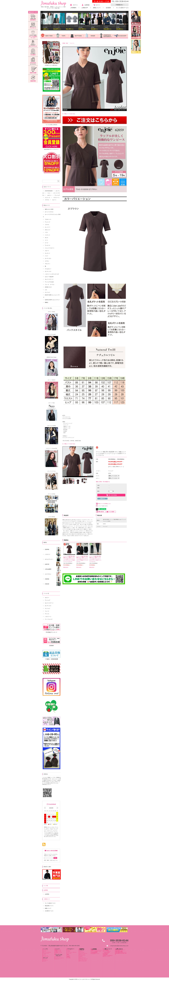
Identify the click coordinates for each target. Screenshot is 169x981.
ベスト (49, 193)
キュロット (47, 253)
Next (127, 20)
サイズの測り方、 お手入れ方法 (107, 952)
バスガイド (47, 554)
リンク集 (46, 885)
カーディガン (48, 258)
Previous (41, 20)
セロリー (49, 195)
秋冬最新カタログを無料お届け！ (51, 65)
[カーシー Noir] (51, 402)
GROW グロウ (48, 287)
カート (98, 5)
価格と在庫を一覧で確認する (103, 481)
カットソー (47, 227)
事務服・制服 (65, 43)
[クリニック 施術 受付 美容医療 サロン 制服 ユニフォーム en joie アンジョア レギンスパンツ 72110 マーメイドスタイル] (95, 553)
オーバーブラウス (49, 212)
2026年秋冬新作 (49, 190)
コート (46, 240)
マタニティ (47, 263)
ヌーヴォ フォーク (83, 958)
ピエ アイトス (82, 957)
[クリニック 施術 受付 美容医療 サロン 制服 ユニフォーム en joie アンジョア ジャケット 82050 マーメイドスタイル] (82, 553)
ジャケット (47, 235)
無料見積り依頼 (119, 951)
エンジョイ (47, 292)
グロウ (80, 956)
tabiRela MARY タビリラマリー (52, 299)
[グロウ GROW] (51, 516)
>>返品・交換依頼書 (51, 659)
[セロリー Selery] (51, 311)
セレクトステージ (49, 279)
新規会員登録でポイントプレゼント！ (51, 149)
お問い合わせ (119, 949)
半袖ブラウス (57, 951)
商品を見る (65, 567)
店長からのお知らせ (107, 955)
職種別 (46, 302)
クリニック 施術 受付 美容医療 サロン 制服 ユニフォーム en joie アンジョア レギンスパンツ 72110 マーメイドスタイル (95, 559)
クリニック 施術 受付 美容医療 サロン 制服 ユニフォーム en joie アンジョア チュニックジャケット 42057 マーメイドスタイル (69, 559)
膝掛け (68, 956)
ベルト (68, 955)
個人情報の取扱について (120, 952)
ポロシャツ (47, 229)
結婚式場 (47, 564)
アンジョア (57, 195)
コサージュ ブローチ (71, 952)
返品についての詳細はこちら (104, 503)
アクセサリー (48, 269)
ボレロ (46, 237)
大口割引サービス (49, 911)
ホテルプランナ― (49, 559)
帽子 (68, 954)
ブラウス (47, 199)
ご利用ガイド (47, 899)
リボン (68, 951)
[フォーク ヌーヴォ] (51, 471)
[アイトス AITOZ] (51, 493)
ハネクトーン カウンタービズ (52, 274)
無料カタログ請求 (49, 209)
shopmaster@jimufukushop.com (119, 945)
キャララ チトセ (83, 959)
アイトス (47, 613)
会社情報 (105, 954)
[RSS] (44, 845)
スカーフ (69, 950)
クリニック (47, 197)
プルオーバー (48, 219)
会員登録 (86, 5)
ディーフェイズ (48, 619)
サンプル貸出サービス (122, 7)
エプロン (47, 261)
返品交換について (49, 905)
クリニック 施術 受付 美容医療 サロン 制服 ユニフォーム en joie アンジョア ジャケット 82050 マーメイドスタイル (82, 559)
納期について (97, 7)
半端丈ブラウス (58, 952)
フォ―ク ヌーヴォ (49, 284)
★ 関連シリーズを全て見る (68, 113)
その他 (68, 957)
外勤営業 (47, 584)
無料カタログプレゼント (96, 950)
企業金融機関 (48, 569)
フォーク (47, 611)
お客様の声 (85, 7)
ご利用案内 (73, 7)
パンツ (46, 255)
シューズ (69, 953)
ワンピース (72, 43)
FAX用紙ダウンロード (120, 949)
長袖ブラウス (57, 950)
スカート (54, 199)
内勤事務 (47, 579)
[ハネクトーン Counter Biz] (51, 448)
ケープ (46, 242)
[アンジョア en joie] (51, 334)
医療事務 (47, 549)
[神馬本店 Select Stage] (51, 357)
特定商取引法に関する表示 (120, 954)
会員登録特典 (94, 952)
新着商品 (81, 949)
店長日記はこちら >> (46, 784)
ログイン (75, 5)
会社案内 (108, 7)
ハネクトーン (56, 197)
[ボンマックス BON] (52, 425)
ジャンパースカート (49, 248)
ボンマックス (48, 271)
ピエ (46, 289)
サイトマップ (106, 956)
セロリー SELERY (49, 276)
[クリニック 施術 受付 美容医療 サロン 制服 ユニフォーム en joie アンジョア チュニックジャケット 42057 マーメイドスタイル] (69, 553)
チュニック (47, 222)
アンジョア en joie (49, 282)
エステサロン (48, 574)
